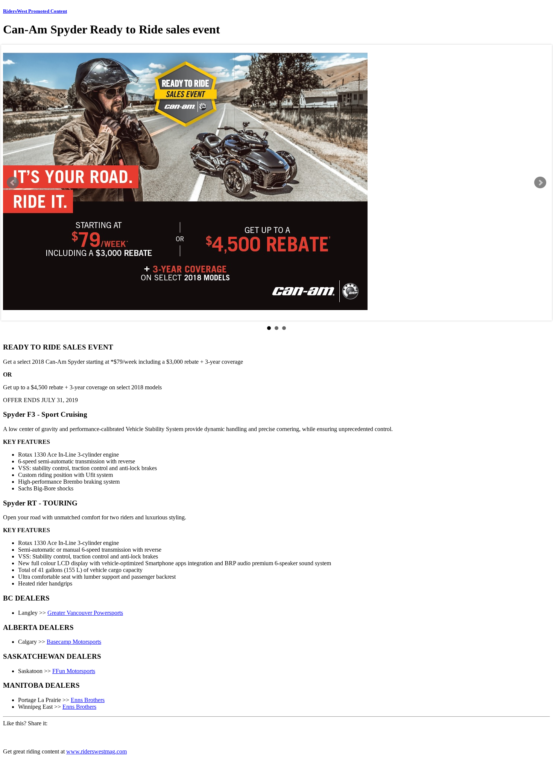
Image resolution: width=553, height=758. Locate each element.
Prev (13, 183)
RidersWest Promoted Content (35, 11)
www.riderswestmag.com (96, 751)
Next (540, 183)
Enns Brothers (88, 700)
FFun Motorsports (73, 671)
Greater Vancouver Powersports (85, 613)
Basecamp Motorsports (74, 641)
